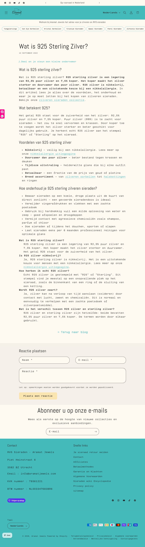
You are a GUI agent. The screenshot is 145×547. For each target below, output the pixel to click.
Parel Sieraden (115, 29)
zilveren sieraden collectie (61, 100)
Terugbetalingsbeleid (82, 536)
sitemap (78, 491)
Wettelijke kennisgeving (104, 539)
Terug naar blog (74, 332)
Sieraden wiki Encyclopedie (92, 481)
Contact (78, 457)
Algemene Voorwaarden (87, 476)
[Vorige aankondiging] (45, 3)
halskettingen (115, 176)
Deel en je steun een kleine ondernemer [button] (48, 61)
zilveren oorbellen (80, 176)
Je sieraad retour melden (90, 452)
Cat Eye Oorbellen (30, 29)
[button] (6, 12)
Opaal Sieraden (95, 29)
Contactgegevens (129, 539)
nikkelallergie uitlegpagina (53, 153)
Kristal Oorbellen (52, 29)
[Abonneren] (95, 431)
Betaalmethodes (83, 466)
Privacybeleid (104, 536)
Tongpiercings (10, 29)
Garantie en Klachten (87, 471)
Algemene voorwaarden (126, 536)
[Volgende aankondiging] (99, 3)
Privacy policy (83, 486)
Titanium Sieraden (74, 29)
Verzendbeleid (80, 539)
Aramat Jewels (39, 536)
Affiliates (80, 462)
